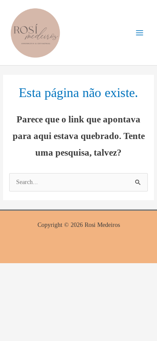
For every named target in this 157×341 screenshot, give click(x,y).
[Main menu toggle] (140, 33)
